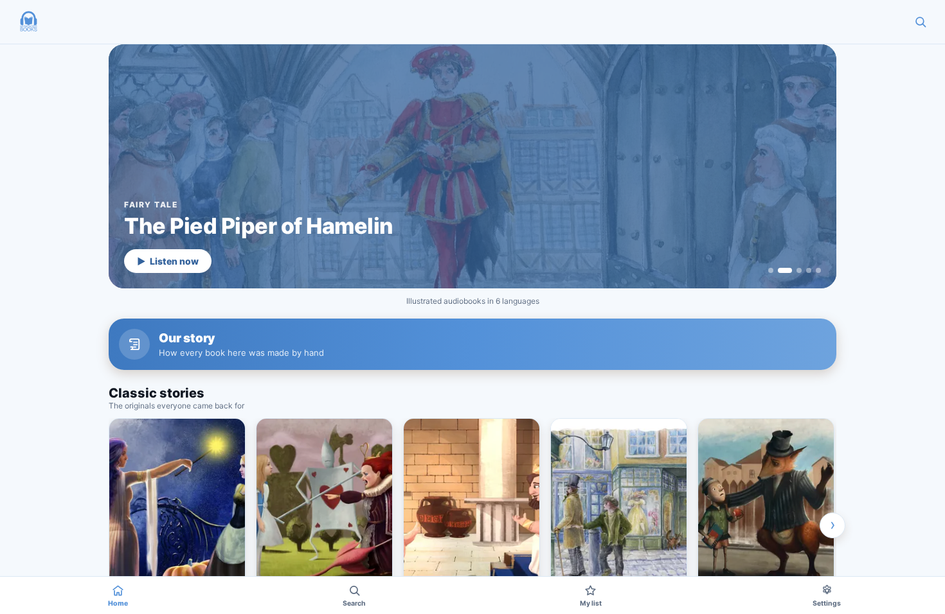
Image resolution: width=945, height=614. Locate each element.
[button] (28, 22)
